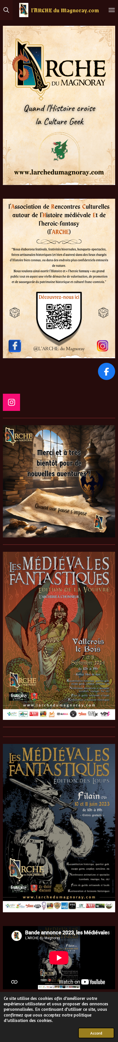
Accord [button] (96, 1033)
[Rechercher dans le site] (6, 10)
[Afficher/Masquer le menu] (111, 10)
